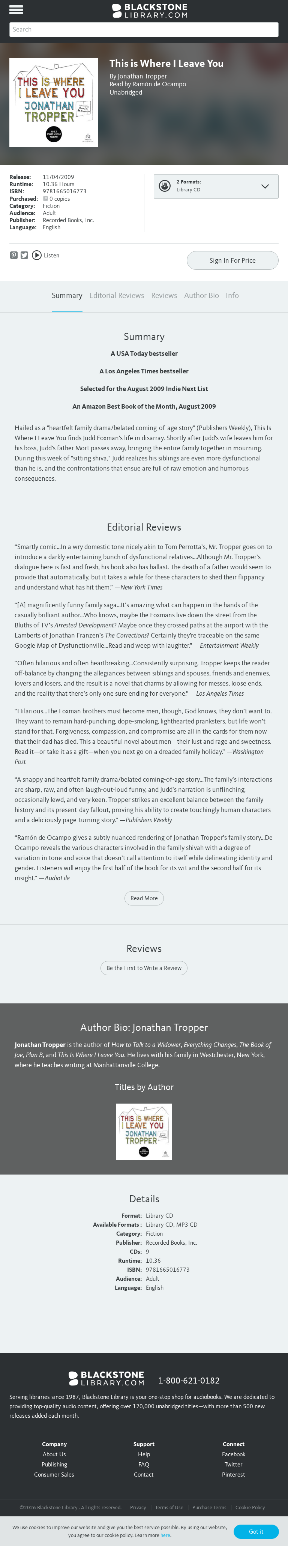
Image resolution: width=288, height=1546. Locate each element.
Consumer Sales (54, 1475)
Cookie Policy (250, 1507)
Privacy (138, 1507)
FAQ (143, 1465)
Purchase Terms (209, 1507)
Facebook (233, 1455)
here (165, 1535)
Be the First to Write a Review (144, 968)
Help (144, 1455)
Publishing (54, 1465)
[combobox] (144, 29)
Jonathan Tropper (142, 76)
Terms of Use (169, 1507)
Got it (256, 1532)
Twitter (234, 1465)
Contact (144, 1475)
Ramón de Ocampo (159, 84)
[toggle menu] (16, 10)
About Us (54, 1455)
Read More (144, 899)
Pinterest (233, 1475)
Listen (51, 256)
